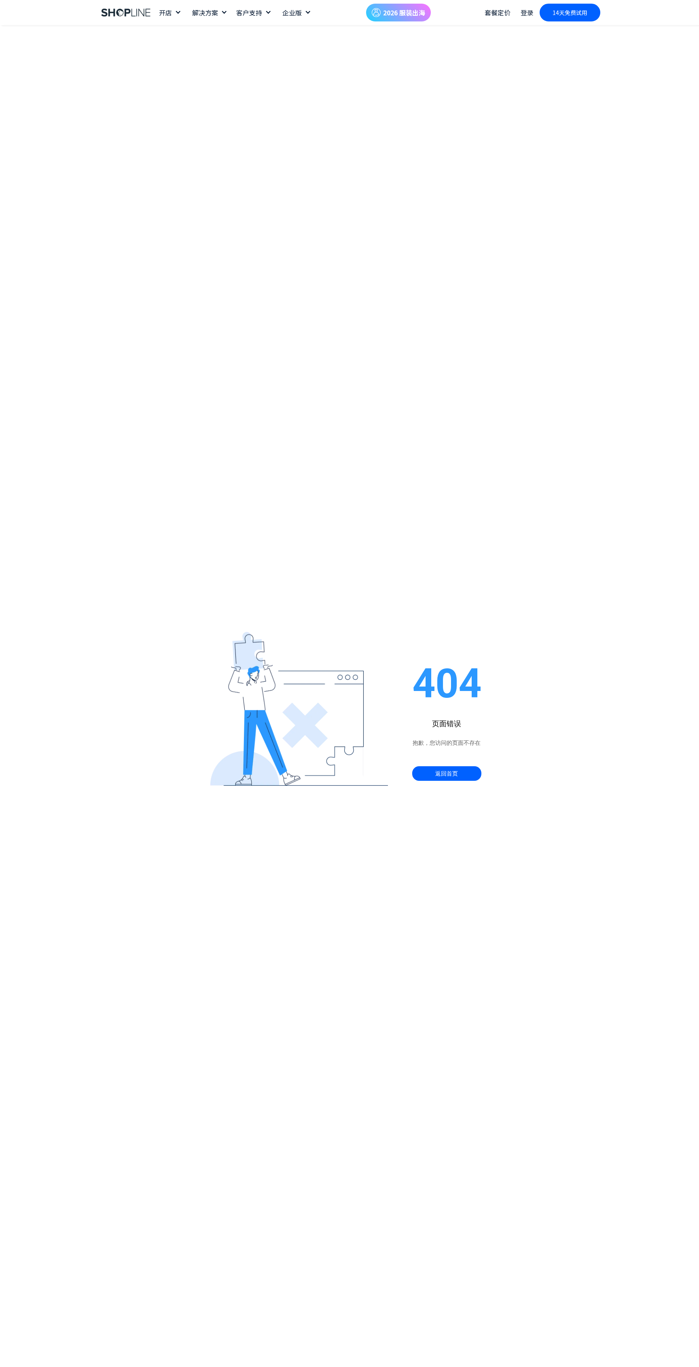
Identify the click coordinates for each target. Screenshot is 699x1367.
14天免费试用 (570, 12)
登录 (527, 12)
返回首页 (446, 773)
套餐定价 (497, 12)
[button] (169, 12)
